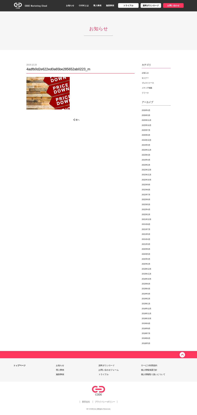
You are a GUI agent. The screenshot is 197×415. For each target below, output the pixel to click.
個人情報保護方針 (149, 370)
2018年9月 (146, 323)
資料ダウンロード (151, 5)
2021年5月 (146, 234)
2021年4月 (146, 239)
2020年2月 (146, 264)
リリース (145, 93)
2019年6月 (146, 284)
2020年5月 (146, 254)
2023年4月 (146, 155)
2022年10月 (146, 180)
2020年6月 (146, 249)
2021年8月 (146, 224)
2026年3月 (146, 115)
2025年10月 (146, 125)
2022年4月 (146, 209)
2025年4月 (146, 135)
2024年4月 (146, 145)
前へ (78, 120)
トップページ (19, 365)
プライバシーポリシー (105, 402)
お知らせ (70, 5)
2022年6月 (146, 199)
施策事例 (110, 5)
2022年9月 (146, 185)
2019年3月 (146, 294)
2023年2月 (146, 165)
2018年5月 (146, 343)
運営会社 (86, 402)
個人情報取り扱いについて (153, 374)
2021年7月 (146, 229)
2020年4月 (146, 259)
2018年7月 (146, 333)
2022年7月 (146, 195)
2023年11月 (146, 150)
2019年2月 (146, 299)
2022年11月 (146, 175)
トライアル (128, 5)
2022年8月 (146, 190)
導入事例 (97, 5)
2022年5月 (146, 205)
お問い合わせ (173, 5)
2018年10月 (146, 319)
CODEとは (84, 5)
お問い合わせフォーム (108, 370)
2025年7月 (146, 130)
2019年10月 (146, 279)
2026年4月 (146, 110)
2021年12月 (146, 219)
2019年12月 (146, 269)
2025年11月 (146, 120)
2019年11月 (146, 274)
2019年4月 (146, 289)
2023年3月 (146, 160)
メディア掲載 (147, 88)
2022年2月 (146, 214)
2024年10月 (146, 140)
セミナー (145, 78)
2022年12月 (146, 170)
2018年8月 (146, 329)
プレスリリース (148, 83)
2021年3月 (146, 244)
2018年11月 (146, 314)
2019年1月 (146, 304)
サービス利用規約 (149, 365)
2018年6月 (146, 338)
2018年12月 (146, 309)
